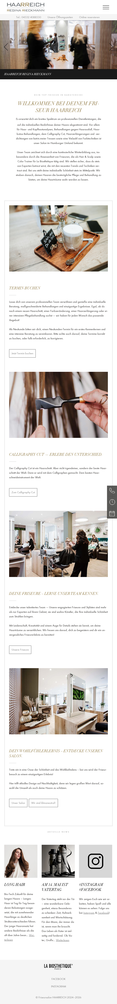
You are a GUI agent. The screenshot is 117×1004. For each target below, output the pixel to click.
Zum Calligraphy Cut (23, 492)
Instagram (88, 912)
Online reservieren (89, 17)
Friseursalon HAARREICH (52, 997)
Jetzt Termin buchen (22, 353)
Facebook (103, 912)
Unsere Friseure (20, 649)
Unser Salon (18, 803)
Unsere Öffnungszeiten (60, 17)
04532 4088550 (31, 17)
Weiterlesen (62, 940)
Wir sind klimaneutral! (43, 803)
